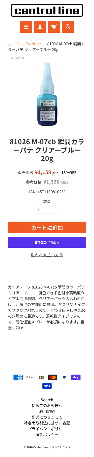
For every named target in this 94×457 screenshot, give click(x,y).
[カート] (54, 27)
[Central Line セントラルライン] (47, 10)
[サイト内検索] (68, 27)
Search (47, 399)
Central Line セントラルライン (51, 447)
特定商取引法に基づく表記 (47, 423)
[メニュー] (26, 27)
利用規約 (47, 411)
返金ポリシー (47, 434)
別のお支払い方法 (47, 254)
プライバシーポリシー (47, 429)
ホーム (14, 44)
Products (33, 44)
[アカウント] (40, 27)
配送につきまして (47, 417)
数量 (47, 201)
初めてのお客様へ (47, 405)
